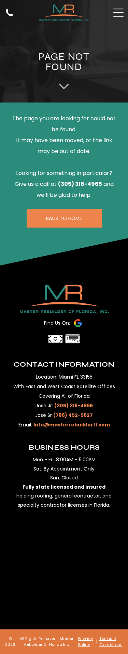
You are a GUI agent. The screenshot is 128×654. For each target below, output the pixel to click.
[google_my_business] (78, 323)
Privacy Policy (85, 642)
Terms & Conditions (111, 642)
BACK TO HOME (64, 218)
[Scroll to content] (64, 86)
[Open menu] (118, 13)
